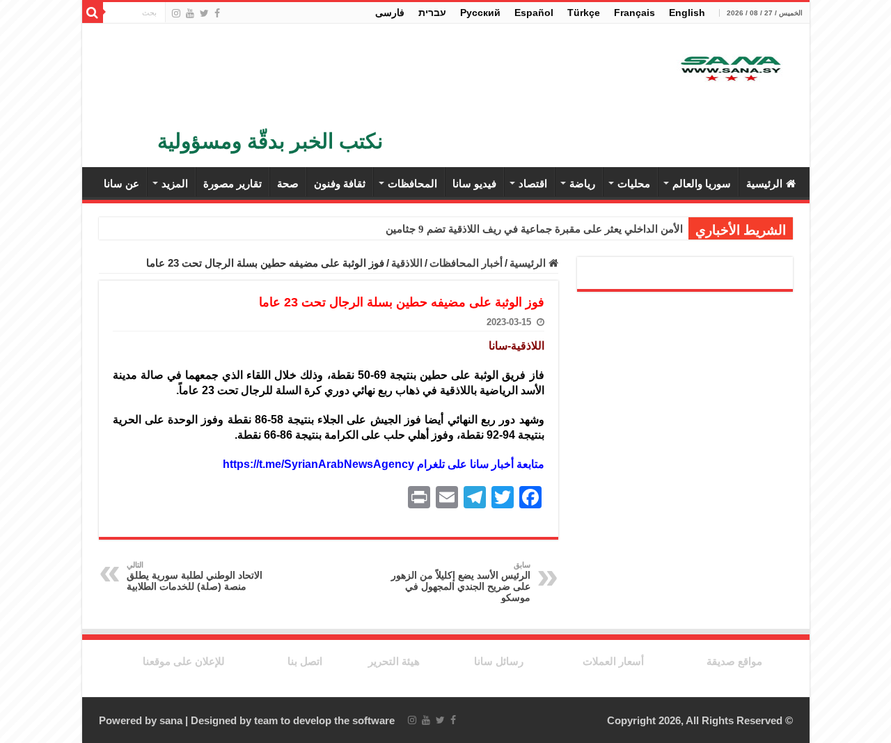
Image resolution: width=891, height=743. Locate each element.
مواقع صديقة (734, 661)
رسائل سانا (498, 661)
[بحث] (92, 12)
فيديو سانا (474, 183)
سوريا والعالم (701, 183)
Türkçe (583, 12)
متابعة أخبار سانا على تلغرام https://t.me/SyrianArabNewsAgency (383, 464)
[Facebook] (217, 13)
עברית (432, 12)
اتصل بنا (304, 661)
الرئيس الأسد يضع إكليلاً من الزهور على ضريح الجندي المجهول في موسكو (460, 582)
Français (634, 12)
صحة (288, 183)
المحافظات (412, 183)
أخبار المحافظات (466, 263)
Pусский (480, 12)
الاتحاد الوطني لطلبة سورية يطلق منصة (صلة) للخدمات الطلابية (194, 576)
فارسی (389, 12)
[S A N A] (729, 69)
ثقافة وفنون (339, 183)
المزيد (174, 183)
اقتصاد (533, 183)
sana (170, 720)
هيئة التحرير (394, 661)
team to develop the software (324, 720)
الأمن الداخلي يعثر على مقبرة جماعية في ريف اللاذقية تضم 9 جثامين (534, 229)
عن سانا (121, 183)
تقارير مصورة (232, 183)
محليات (633, 183)
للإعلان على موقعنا (184, 661)
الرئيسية (764, 183)
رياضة (582, 183)
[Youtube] (190, 13)
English (687, 12)
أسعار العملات (613, 661)
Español (533, 12)
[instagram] (176, 13)
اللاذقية (407, 263)
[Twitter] (204, 13)
